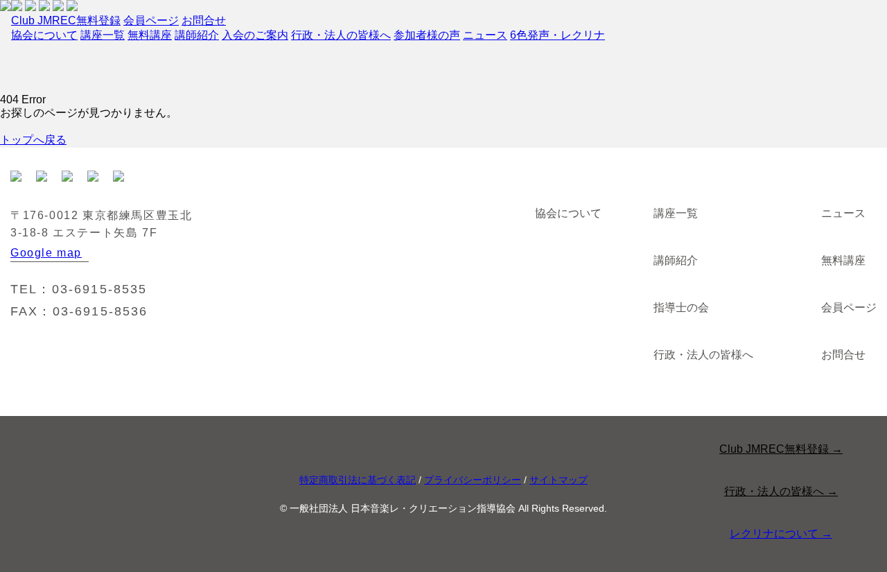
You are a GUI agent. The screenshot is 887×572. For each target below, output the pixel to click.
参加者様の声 (427, 35)
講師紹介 (197, 35)
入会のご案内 (255, 35)
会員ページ (151, 20)
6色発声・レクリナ (557, 35)
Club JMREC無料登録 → (781, 449)
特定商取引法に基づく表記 (357, 479)
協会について (44, 35)
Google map (46, 253)
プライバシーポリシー (472, 479)
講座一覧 (102, 35)
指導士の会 (681, 307)
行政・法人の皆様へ (341, 35)
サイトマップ (558, 479)
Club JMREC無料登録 (66, 20)
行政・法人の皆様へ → (781, 491)
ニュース (485, 35)
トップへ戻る (33, 140)
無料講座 (150, 35)
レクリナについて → (781, 533)
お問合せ (204, 20)
